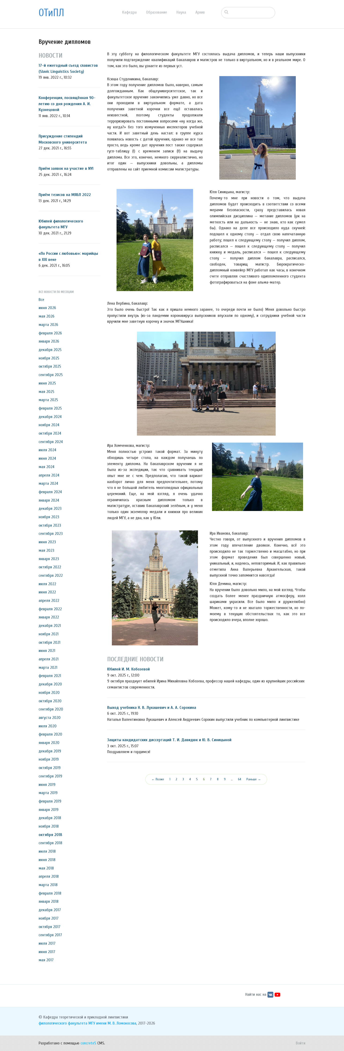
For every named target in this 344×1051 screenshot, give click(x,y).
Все (41, 299)
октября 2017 (49, 926)
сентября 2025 (51, 374)
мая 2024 (46, 466)
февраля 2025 (50, 408)
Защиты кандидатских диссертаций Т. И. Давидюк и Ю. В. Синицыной (169, 739)
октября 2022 (50, 567)
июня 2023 (47, 542)
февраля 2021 (50, 675)
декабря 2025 (50, 349)
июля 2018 (47, 851)
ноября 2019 (49, 759)
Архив (200, 12)
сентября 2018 (50, 842)
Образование (156, 12)
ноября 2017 (49, 918)
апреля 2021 (49, 659)
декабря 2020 (50, 684)
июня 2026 (47, 307)
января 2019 (49, 809)
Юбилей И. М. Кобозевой (128, 669)
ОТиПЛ (51, 13)
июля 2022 (47, 583)
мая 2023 (46, 550)
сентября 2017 (50, 935)
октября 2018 (50, 834)
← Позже (157, 779)
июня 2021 (47, 650)
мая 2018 (46, 868)
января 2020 (49, 742)
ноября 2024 (49, 424)
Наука (181, 12)
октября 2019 (50, 767)
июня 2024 (47, 458)
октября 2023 (50, 525)
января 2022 (49, 617)
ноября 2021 (49, 634)
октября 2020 (50, 701)
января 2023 (49, 558)
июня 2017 (47, 951)
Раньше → (253, 779)
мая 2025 (46, 391)
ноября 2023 (49, 516)
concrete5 (88, 1043)
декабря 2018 (50, 817)
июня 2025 (47, 383)
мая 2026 (46, 316)
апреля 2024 (49, 475)
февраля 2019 (50, 801)
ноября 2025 (49, 358)
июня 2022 (47, 592)
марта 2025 (48, 399)
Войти (300, 1043)
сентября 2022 (51, 575)
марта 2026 (48, 324)
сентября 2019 (50, 776)
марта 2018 (48, 884)
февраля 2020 (50, 734)
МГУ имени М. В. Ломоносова (112, 1023)
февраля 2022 (50, 609)
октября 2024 (50, 433)
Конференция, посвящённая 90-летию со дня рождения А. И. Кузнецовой (67, 103)
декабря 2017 (50, 909)
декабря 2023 (50, 508)
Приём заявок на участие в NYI (66, 168)
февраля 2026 (50, 333)
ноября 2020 (49, 692)
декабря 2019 (50, 751)
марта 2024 (48, 483)
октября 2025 (50, 366)
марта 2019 (48, 792)
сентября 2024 (51, 441)
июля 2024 (47, 450)
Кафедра (129, 12)
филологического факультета (63, 1023)
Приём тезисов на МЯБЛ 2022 (65, 194)
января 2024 (49, 500)
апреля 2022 (49, 600)
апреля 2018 (49, 876)
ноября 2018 (49, 826)
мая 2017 (46, 960)
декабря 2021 (50, 625)
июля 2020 (48, 726)
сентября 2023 (51, 533)
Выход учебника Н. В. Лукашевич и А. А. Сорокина (151, 707)
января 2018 (49, 901)
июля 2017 (47, 943)
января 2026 (49, 341)
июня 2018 (47, 859)
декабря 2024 (50, 416)
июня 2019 (47, 784)
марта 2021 (48, 667)
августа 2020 (50, 717)
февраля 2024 (50, 491)
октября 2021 (49, 642)
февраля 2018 (50, 893)
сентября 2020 (51, 709)
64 (239, 779)
